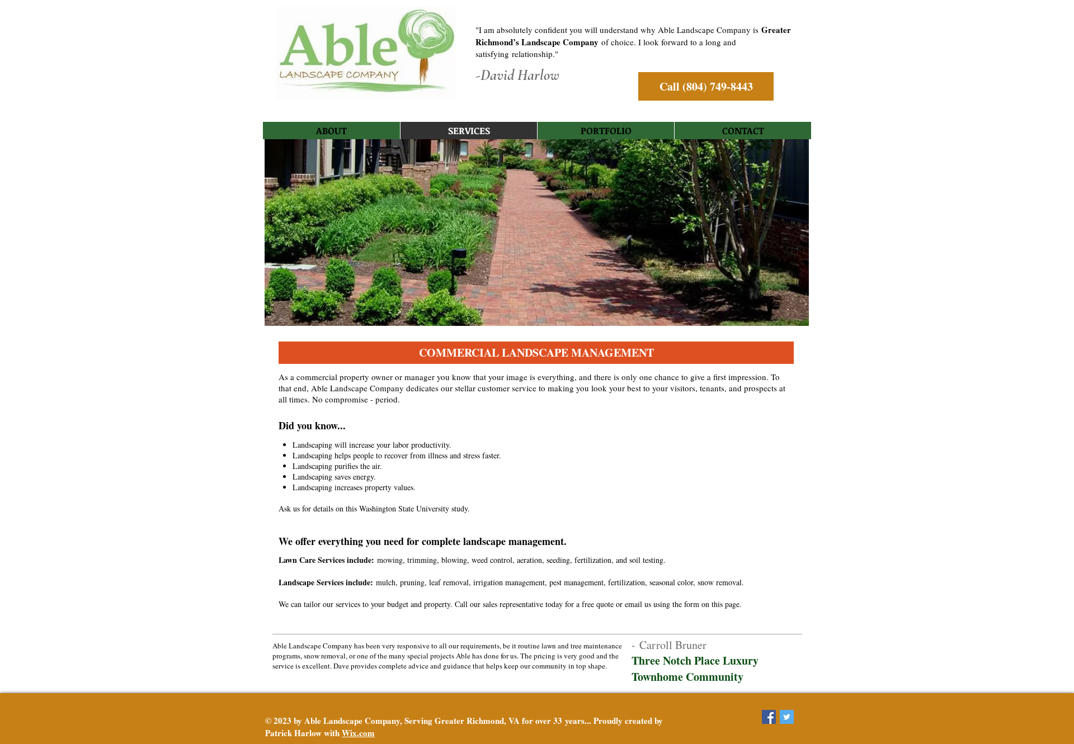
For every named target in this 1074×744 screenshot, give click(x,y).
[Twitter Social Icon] (787, 717)
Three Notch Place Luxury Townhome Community (695, 668)
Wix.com (358, 733)
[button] (536, 353)
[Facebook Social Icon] (769, 717)
